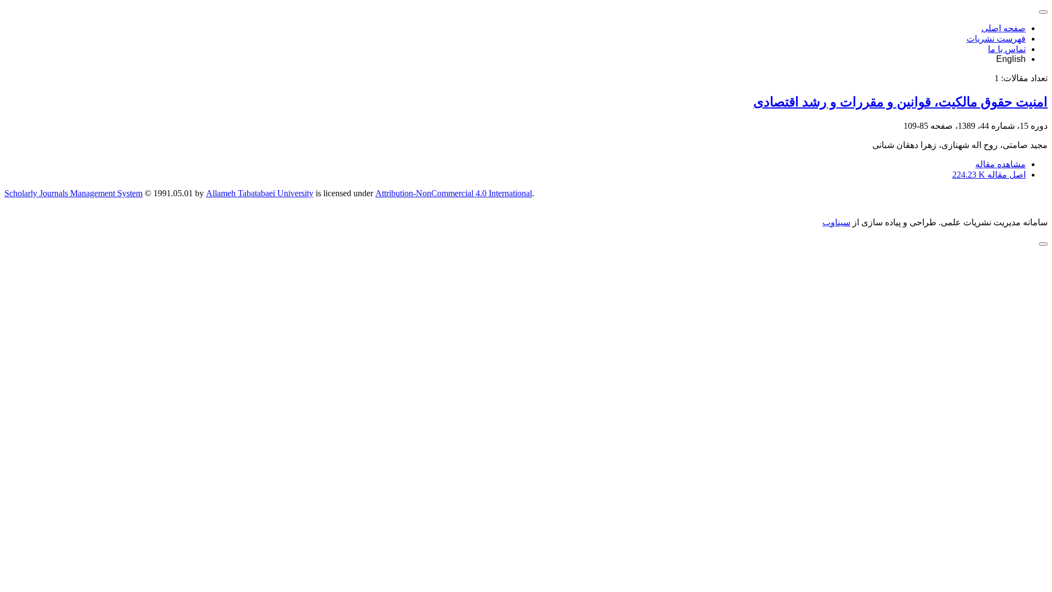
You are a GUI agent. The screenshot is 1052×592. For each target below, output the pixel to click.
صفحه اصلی (1003, 28)
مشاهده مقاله (1000, 164)
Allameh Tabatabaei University (259, 193)
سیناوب (836, 222)
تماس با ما (1007, 49)
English (1011, 59)
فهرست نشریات (996, 38)
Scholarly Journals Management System (73, 193)
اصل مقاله (989, 174)
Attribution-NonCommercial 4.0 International (453, 193)
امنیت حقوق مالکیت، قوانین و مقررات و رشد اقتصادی (900, 102)
